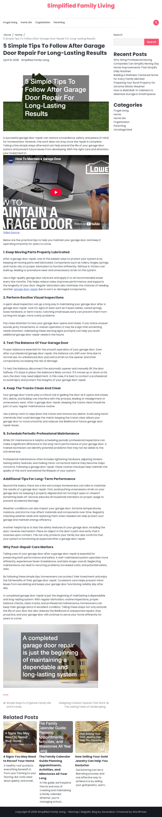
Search (118, 35)
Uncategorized (123, 129)
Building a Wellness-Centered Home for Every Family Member (136, 77)
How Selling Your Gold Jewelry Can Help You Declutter (91, 761)
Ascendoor (108, 812)
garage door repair (26, 289)
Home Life (26, 22)
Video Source (11, 232)
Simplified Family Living (81, 6)
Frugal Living (10, 22)
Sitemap (73, 812)
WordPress (139, 812)
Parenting (59, 22)
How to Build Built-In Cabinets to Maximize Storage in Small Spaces (135, 92)
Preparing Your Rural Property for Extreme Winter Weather (134, 84)
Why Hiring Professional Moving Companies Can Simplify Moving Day (136, 61)
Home (5, 694)
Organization (42, 22)
